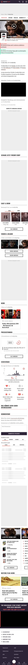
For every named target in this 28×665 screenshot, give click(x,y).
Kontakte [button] (11, 439)
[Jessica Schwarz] (15, 217)
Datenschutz (5, 651)
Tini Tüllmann (7, 67)
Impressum (5, 648)
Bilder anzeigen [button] (14, 255)
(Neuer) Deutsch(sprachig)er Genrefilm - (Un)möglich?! (12, 549)
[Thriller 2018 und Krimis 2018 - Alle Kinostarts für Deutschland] (10, 314)
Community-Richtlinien (17, 418)
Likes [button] (14, 444)
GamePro (5, 657)
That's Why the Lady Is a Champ (14, 610)
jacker (9, 550)
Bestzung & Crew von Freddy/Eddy (9, 207)
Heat (26, 555)
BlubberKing (10, 544)
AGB (15, 648)
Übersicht (4, 17)
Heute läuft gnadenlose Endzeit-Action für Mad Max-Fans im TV (10, 592)
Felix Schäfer (16, 67)
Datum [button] (6, 444)
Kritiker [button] (17, 439)
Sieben (26, 546)
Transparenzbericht (18, 651)
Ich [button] (23, 439)
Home (2, 14)
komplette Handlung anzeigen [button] (14, 108)
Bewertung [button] (22, 444)
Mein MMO (16, 657)
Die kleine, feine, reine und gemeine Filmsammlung (12, 561)
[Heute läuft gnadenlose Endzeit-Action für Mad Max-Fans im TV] (10, 581)
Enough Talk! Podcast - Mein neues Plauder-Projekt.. (12, 555)
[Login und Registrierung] (23, 1)
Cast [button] (9, 210)
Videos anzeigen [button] (14, 251)
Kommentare (22, 17)
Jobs (4, 654)
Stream (10, 17)
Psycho (26, 551)
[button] (3, 663)
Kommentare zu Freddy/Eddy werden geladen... (12, 423)
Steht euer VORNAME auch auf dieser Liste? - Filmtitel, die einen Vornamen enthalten (12, 543)
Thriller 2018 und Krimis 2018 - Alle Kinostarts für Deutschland (10, 325)
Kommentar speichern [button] (14, 433)
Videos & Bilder (7, 234)
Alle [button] (5, 439)
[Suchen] (19, 1)
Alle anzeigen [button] (14, 229)
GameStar (16, 654)
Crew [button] (18, 210)
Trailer (16, 17)
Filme (6, 14)
